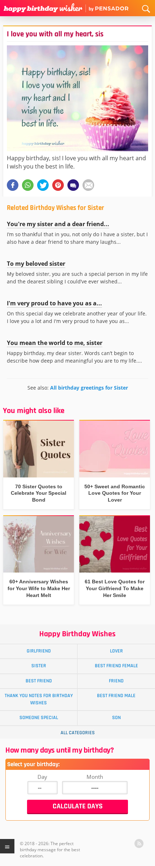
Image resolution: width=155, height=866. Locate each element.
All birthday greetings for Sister (89, 387)
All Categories (78, 733)
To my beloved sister (36, 264)
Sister (38, 666)
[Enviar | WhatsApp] (28, 185)
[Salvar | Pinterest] (58, 185)
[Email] (88, 185)
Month (95, 776)
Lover (116, 651)
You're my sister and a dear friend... (58, 224)
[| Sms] (73, 185)
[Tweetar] (43, 185)
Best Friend (39, 681)
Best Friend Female (116, 666)
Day (42, 776)
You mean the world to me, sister (54, 343)
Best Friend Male (116, 695)
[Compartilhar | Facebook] (12, 185)
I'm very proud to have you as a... (54, 303)
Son (116, 717)
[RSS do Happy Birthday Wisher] (138, 843)
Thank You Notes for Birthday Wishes (39, 699)
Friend (116, 681)
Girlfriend (39, 651)
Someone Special (38, 717)
